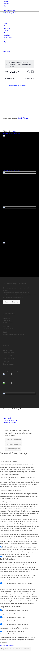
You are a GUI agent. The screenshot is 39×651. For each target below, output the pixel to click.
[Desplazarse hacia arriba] (0, 427)
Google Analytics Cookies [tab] (8, 559)
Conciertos (6, 51)
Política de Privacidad (7, 645)
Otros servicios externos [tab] (7, 586)
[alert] (19, 64)
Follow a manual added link (11, 133)
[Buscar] (4, 40)
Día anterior (10, 79)
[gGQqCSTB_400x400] (7, 375)
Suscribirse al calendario (18, 85)
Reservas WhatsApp (9, 10)
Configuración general (13, 448)
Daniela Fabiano (23, 118)
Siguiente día (28, 79)
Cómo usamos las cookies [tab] (8, 461)
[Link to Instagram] (4, 46)
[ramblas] (19, 136)
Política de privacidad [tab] (7, 634)
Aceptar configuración (7, 649)
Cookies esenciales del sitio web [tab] (10, 490)
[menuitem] (20, 1)
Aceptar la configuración (13, 440)
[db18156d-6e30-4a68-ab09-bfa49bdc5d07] (7, 383)
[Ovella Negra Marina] (19, 13)
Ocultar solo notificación (13, 444)
